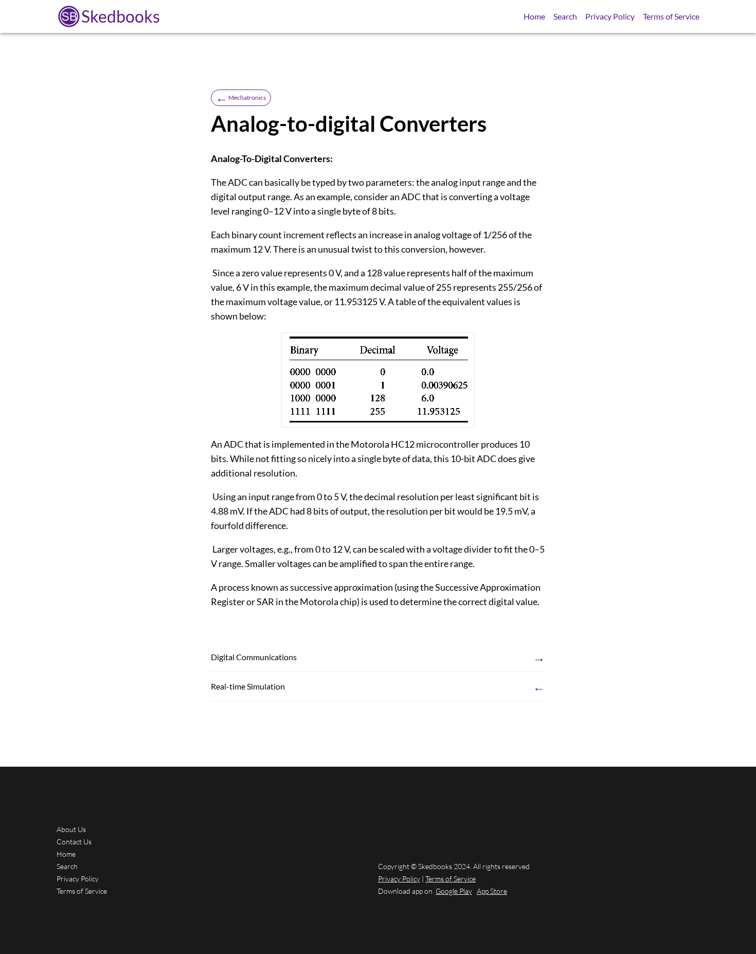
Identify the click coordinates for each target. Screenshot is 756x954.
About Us (71, 829)
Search (565, 16)
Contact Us (74, 841)
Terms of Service (671, 16)
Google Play (454, 891)
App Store (492, 891)
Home (534, 16)
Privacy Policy (610, 16)
